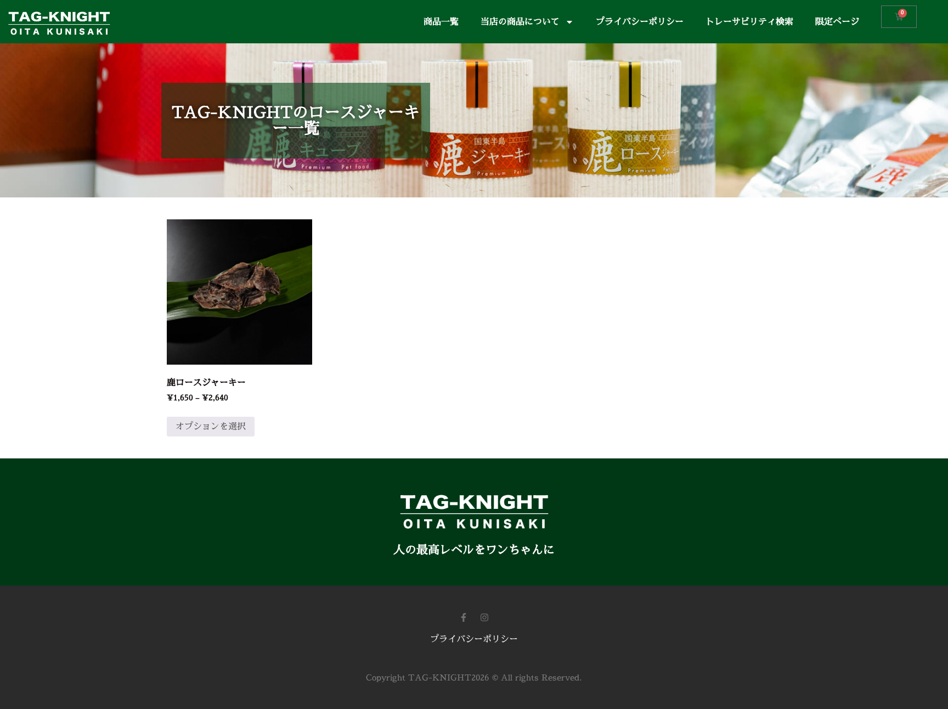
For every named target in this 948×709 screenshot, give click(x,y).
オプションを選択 (211, 426)
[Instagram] (484, 617)
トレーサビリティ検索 (749, 22)
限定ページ (837, 22)
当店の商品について (520, 22)
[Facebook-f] (463, 617)
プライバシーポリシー (640, 22)
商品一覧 (441, 22)
